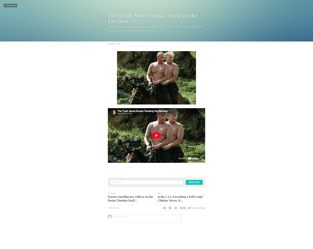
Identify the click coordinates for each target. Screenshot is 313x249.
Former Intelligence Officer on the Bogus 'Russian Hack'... (130, 198)
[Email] (181, 208)
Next (159, 193)
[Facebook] (164, 208)
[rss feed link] (184, 208)
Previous (113, 193)
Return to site (11, 5)
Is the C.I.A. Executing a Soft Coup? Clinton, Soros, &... (180, 198)
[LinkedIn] (175, 208)
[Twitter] (170, 208)
